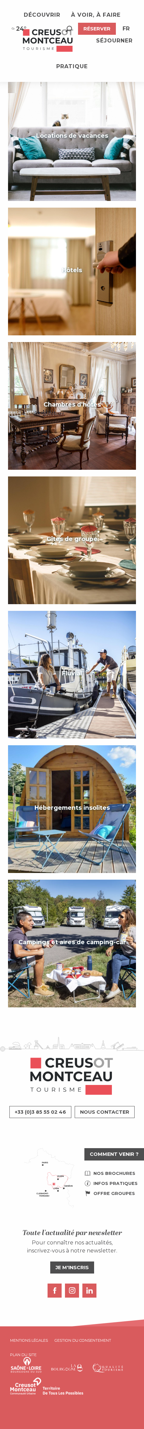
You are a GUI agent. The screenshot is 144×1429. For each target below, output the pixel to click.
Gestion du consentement (83, 1340)
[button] (69, 29)
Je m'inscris (72, 1268)
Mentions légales (29, 1340)
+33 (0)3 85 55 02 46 (40, 1112)
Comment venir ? (114, 1154)
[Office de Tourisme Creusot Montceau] (48, 40)
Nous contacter (104, 1112)
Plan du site (23, 1354)
